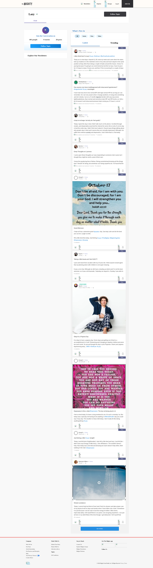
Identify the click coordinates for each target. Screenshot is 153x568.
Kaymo (81, 115)
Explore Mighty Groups (82, 546)
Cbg (80, 50)
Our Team (28, 546)
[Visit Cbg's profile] (76, 51)
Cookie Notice (29, 557)
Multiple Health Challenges (85, 52)
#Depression (78, 240)
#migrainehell (78, 89)
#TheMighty (105, 238)
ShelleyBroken (83, 81)
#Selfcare (97, 56)
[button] (115, 14)
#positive (96, 231)
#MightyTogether (115, 238)
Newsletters (87, 4)
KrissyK (81, 177)
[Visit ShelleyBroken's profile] (76, 82)
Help (27, 553)
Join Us (127, 4)
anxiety (88, 132)
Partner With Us (55, 546)
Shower (80, 463)
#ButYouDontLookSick (107, 56)
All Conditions (54, 555)
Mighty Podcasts (80, 551)
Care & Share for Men (84, 287)
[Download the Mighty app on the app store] (108, 545)
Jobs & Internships (30, 549)
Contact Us (79, 544)
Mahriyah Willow (83, 461)
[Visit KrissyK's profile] (76, 178)
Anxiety (81, 255)
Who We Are (29, 544)
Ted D (80, 286)
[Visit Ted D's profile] (76, 285)
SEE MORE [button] (100, 528)
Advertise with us (55, 549)
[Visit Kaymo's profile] (76, 115)
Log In (117, 4)
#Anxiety (85, 240)
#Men (88, 346)
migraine (98, 97)
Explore (99, 4)
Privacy (122, 563)
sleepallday (82, 116)
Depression (81, 147)
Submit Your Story (55, 544)
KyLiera (81, 146)
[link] (27, 3)
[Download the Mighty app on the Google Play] (122, 545)
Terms (125, 563)
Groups (110, 4)
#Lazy (91, 56)
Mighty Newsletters (81, 549)
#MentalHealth (109, 416)
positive (81, 178)
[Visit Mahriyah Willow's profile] (76, 462)
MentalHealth (82, 361)
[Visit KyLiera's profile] (76, 146)
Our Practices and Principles (32, 551)
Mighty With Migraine (84, 83)
